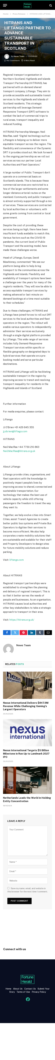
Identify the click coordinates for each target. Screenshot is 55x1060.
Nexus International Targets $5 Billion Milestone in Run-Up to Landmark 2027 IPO (26, 753)
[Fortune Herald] (27, 5)
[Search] (50, 5)
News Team (19, 56)
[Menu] (5, 5)
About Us (17, 989)
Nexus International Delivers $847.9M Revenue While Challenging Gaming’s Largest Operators (25, 706)
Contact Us (30, 989)
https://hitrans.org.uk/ (21, 619)
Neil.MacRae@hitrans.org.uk (19, 451)
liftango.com (16, 559)
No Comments (13, 60)
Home (8, 989)
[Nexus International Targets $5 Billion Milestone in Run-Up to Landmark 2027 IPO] (27, 732)
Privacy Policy (38, 992)
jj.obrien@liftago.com (15, 431)
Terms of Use (23, 992)
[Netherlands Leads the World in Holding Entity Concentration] (27, 780)
